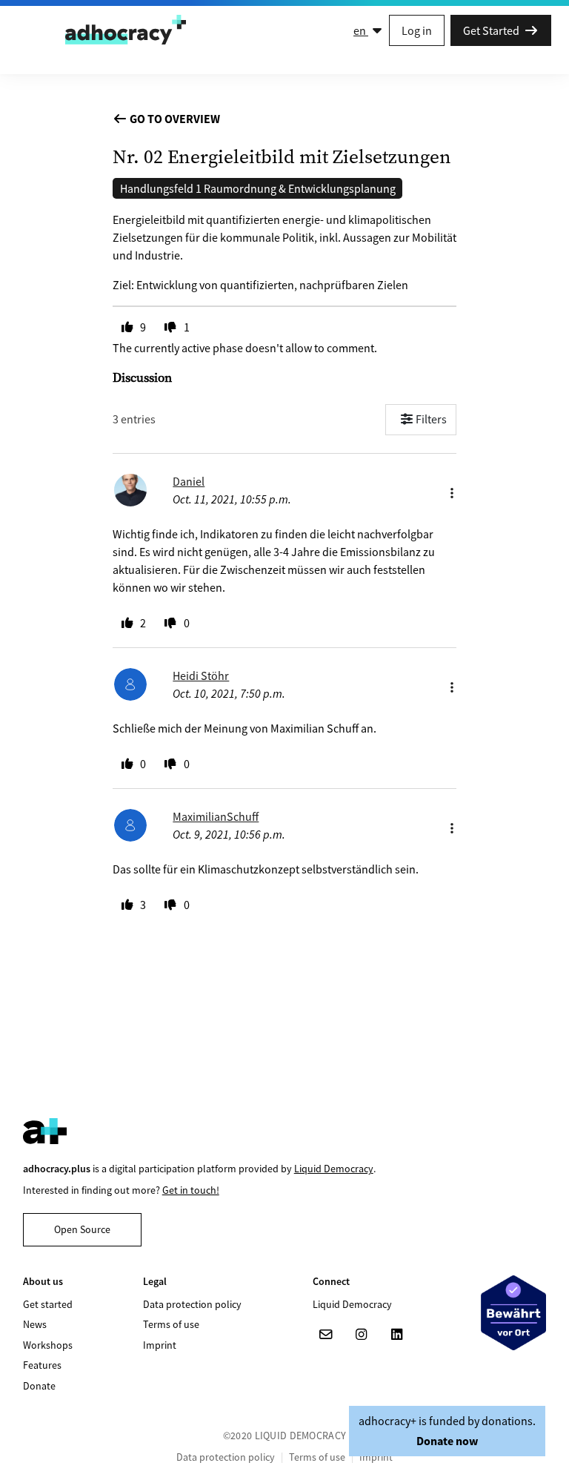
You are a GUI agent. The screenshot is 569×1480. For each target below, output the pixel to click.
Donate (39, 1386)
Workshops (48, 1345)
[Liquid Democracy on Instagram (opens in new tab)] (361, 1334)
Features (42, 1365)
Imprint (159, 1345)
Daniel (188, 481)
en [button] (360, 30)
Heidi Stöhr (201, 675)
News (35, 1324)
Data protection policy (192, 1304)
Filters (431, 419)
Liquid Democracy (333, 1168)
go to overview (173, 118)
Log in (417, 30)
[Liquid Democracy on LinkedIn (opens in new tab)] (397, 1334)
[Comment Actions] (452, 489)
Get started (48, 1304)
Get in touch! (190, 1190)
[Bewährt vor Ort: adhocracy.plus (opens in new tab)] (513, 1312)
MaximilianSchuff (216, 816)
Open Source (82, 1229)
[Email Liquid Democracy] (326, 1334)
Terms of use (171, 1324)
